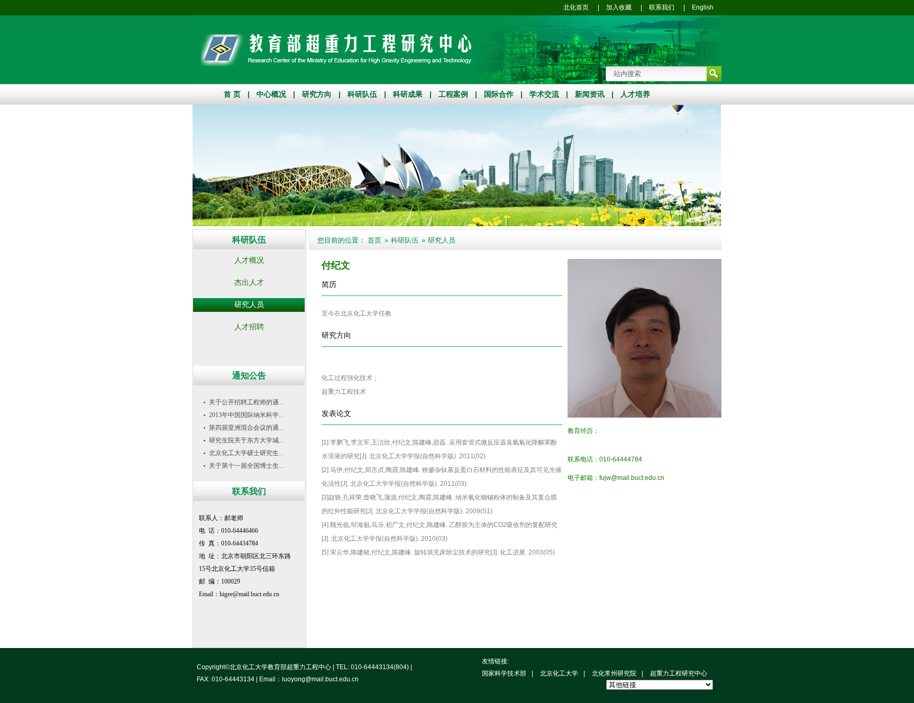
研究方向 (317, 94)
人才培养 (635, 94)
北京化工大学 (559, 673)
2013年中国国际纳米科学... (246, 415)
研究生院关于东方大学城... (246, 440)
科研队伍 (362, 94)
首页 (374, 240)
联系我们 (661, 7)
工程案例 (453, 94)
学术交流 (544, 94)
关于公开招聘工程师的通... (246, 402)
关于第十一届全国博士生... (246, 465)
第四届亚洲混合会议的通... (246, 427)
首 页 (232, 94)
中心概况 (271, 94)
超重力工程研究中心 (678, 673)
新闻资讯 (590, 94)
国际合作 (499, 94)
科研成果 (408, 94)
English (703, 7)
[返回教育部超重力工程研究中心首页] (336, 64)
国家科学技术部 (504, 673)
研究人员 (441, 240)
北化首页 (576, 7)
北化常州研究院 (614, 673)
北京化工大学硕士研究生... (246, 453)
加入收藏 (619, 7)
